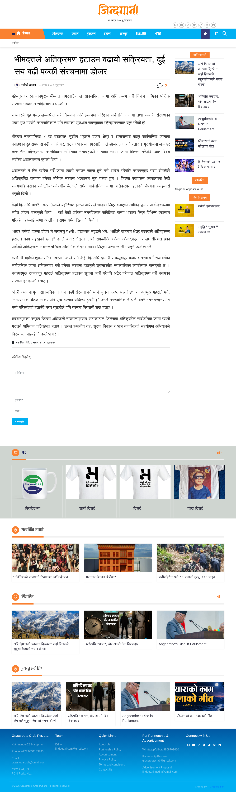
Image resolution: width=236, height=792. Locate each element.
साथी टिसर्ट (87, 508)
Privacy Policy (107, 759)
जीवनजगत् (57, 34)
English (141, 34)
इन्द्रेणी (107, 34)
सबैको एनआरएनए (209, 206)
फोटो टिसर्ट (195, 508)
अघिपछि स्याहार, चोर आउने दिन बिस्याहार (208, 102)
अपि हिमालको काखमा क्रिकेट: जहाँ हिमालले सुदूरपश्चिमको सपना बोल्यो (210, 74)
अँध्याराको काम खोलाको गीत (194, 716)
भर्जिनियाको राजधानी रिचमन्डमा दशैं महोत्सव (40, 577)
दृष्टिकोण (91, 34)
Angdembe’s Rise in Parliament (207, 124)
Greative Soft (217, 786)
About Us (104, 744)
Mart (158, 34)
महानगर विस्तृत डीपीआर (101, 577)
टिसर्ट (137, 508)
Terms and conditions (112, 764)
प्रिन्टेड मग (32, 508)
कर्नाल (75, 34)
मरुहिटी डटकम (28, 84)
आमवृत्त (123, 34)
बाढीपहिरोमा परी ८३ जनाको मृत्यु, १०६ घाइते (187, 577)
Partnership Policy (110, 749)
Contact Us (105, 769)
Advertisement (107, 754)
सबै (218, 452)
